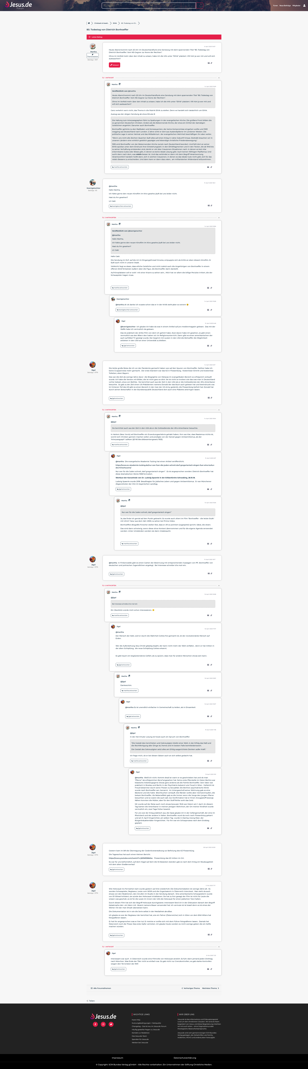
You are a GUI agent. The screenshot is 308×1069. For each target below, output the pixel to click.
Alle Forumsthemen (102, 988)
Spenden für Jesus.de (140, 1039)
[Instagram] (103, 1024)
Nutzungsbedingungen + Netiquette (146, 1023)
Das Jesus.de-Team (139, 1036)
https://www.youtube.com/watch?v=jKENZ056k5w (131, 858)
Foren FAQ (136, 1020)
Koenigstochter (93, 188)
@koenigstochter (135, 231)
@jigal (113, 422)
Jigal (123, 321)
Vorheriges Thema (191, 988)
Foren (275, 5)
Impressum (117, 1058)
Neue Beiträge (285, 5)
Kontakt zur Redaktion (141, 1033)
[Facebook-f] (95, 1024)
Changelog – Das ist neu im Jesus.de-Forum (149, 1026)
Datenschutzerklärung (185, 1058)
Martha (93, 52)
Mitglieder (296, 5)
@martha (132, 91)
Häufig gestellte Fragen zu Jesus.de (146, 1029)
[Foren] (89, 23)
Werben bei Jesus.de (140, 1042)
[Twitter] (111, 1024)
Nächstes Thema (210, 988)
